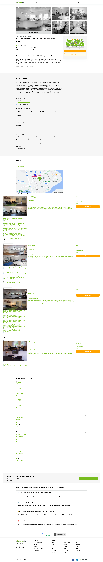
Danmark (53, 542)
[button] (15, 240)
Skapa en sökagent (38, 542)
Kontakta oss (36, 550)
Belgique (53, 552)
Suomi (53, 546)
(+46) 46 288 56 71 (20, 547)
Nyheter (35, 546)
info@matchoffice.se (20, 546)
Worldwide (78, 550)
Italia (65, 548)
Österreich (66, 550)
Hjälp (36, 2)
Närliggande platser (75, 54)
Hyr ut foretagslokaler (38, 548)
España (65, 544)
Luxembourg (54, 554)
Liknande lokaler (75, 50)
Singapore (78, 546)
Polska (77, 542)
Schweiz (65, 552)
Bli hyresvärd (67, 2)
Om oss (40, 2)
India (77, 548)
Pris (72, 2)
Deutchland (54, 548)
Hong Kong (78, 544)
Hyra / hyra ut (28, 2)
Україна (65, 554)
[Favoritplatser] (86, 2)
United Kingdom (67, 542)
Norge (53, 544)
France (65, 546)
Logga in (78, 2)
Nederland (54, 550)
